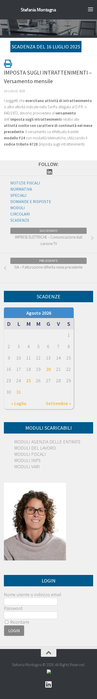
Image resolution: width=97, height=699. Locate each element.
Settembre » (58, 403)
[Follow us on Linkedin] (50, 172)
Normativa (21, 189)
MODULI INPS (27, 460)
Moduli (17, 207)
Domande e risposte (30, 201)
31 (18, 392)
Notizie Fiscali (25, 182)
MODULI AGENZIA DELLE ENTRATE (47, 442)
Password (13, 608)
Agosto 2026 (38, 313)
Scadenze (19, 220)
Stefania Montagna (38, 10)
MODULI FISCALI (30, 454)
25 (28, 381)
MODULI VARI (27, 467)
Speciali (18, 195)
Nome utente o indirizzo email (32, 594)
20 (48, 369)
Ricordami (19, 622)
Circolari (20, 214)
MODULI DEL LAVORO (35, 448)
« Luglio (18, 403)
